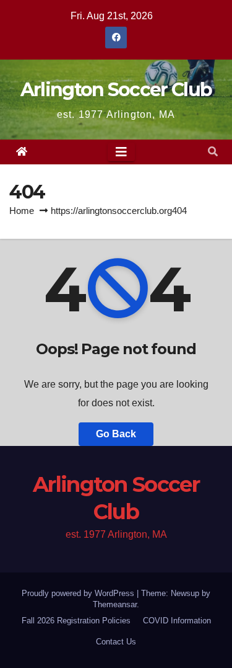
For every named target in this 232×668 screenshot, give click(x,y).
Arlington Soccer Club (116, 89)
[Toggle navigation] (121, 152)
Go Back (116, 434)
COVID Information (177, 620)
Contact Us (116, 641)
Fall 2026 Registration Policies (76, 620)
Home (21, 210)
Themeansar (115, 604)
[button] (213, 151)
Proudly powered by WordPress (79, 593)
